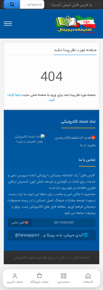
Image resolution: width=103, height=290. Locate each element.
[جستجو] (12, 4)
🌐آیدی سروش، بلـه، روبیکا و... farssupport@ (51, 235)
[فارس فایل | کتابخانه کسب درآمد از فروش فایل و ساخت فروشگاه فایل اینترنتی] (75, 24)
